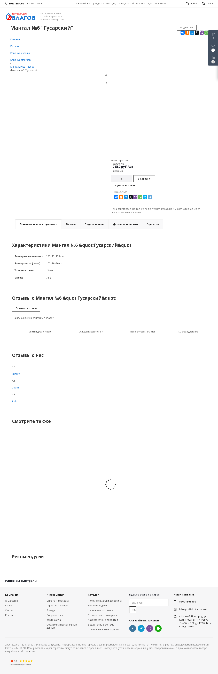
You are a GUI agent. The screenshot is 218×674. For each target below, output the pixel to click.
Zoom (15, 387)
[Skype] (145, 197)
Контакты (11, 615)
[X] (197, 33)
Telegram (141, 628)
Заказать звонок (35, 3)
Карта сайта (53, 619)
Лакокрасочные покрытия (103, 619)
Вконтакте (132, 628)
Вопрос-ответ (54, 615)
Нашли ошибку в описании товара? (32, 318)
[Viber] (202, 33)
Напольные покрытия (100, 610)
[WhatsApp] (206, 33)
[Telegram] (150, 197)
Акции (8, 605)
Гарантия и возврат (58, 605)
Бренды (50, 610)
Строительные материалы (103, 615)
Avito (15, 401)
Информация (55, 594)
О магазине (11, 600)
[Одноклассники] (187, 33)
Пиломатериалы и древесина (105, 600)
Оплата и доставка (57, 600)
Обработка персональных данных (61, 626)
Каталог (93, 594)
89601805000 (187, 601)
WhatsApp (158, 628)
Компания (11, 594)
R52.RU (32, 651)
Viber (149, 628)
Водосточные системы (101, 624)
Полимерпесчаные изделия (103, 629)
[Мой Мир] (192, 33)
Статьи (9, 610)
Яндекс (16, 373)
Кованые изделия (98, 605)
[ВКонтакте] (183, 33)
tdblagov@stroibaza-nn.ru (193, 609)
